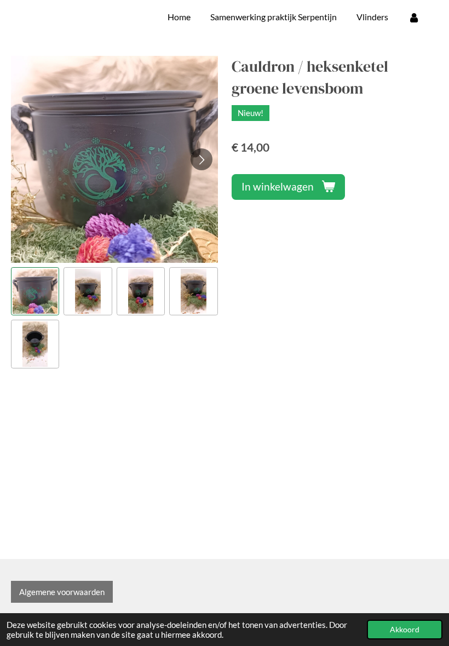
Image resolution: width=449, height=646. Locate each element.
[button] (35, 291)
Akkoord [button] (404, 629)
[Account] (414, 16)
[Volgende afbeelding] (201, 159)
